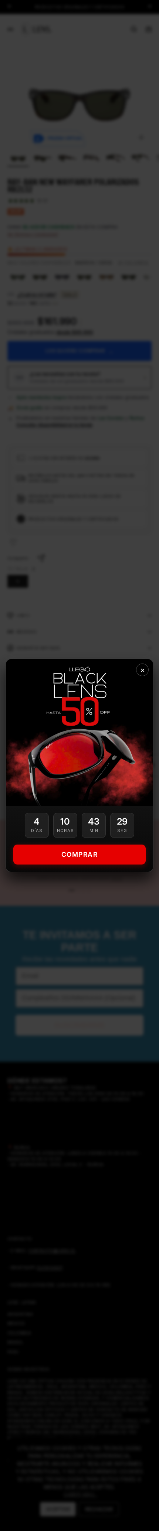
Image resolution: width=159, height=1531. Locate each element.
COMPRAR (79, 854)
